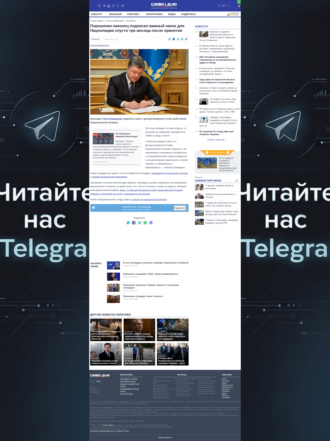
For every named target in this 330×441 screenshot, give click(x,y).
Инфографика (154, 14)
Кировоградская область (185, 383)
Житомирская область (161, 393)
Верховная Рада (128, 382)
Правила (94, 392)
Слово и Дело (96, 21)
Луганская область (183, 385)
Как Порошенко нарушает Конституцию (127, 135)
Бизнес (224, 379)
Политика (130, 21)
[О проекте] (239, 2)
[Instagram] (113, 5)
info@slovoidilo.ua (165, 438)
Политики (133, 14)
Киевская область (182, 381)
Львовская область (183, 387)
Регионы (182, 375)
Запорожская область (161, 397)
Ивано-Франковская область (187, 379)
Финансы (225, 395)
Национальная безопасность (227, 386)
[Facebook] (99, 5)
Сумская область (204, 379)
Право (224, 393)
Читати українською (99, 45)
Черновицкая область (206, 393)
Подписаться (180, 208)
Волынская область (160, 387)
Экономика (226, 397)
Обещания (115, 14)
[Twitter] (118, 5)
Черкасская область (206, 389)
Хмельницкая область (206, 387)
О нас (93, 387)
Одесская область (183, 391)
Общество (226, 389)
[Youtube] (108, 5)
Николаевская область (184, 389)
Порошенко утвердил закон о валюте (143, 297)
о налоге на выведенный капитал (148, 199)
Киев (155, 379)
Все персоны (126, 394)
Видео (172, 14)
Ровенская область (183, 395)
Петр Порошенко (112, 118)
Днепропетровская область (163, 389)
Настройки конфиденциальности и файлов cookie (109, 431)
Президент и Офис (128, 379)
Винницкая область (160, 385)
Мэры (122, 392)
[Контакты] (239, 5)
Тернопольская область (207, 381)
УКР (223, 6)
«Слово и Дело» (107, 425)
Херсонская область (206, 385)
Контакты (95, 390)
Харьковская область (206, 383)
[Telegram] (104, 5)
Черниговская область (206, 391)
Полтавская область (183, 393)
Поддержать (188, 14)
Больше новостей (215, 140)
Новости (96, 14)
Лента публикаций (114, 21)
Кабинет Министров (129, 384)
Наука (224, 383)
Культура (225, 381)
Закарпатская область (161, 395)
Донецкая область (160, 391)
